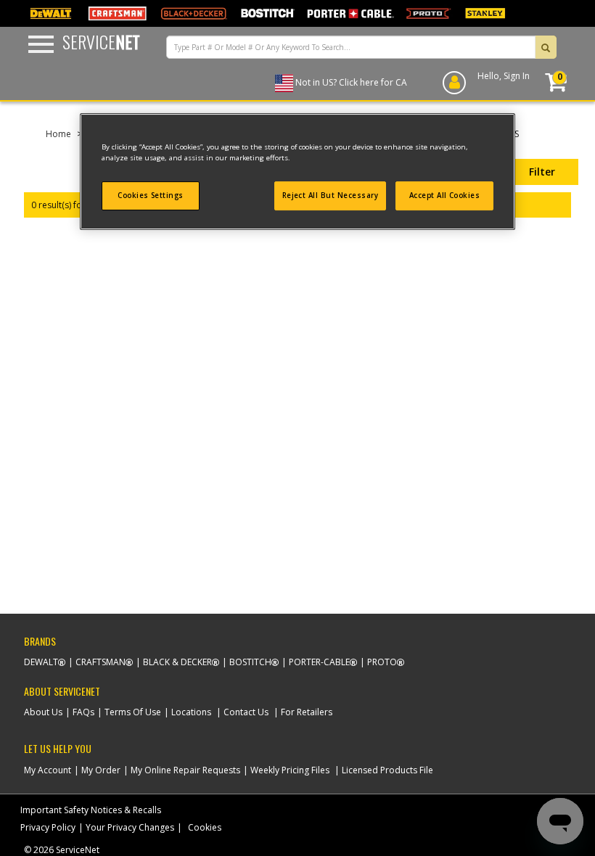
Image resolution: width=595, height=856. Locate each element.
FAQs (83, 712)
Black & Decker (177, 662)
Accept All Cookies (444, 195)
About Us (43, 712)
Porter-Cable (319, 662)
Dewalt (41, 662)
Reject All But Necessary (330, 195)
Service (101, 41)
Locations (191, 712)
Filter (542, 171)
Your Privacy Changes (130, 827)
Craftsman (100, 662)
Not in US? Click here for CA (351, 82)
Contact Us (245, 712)
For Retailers (306, 712)
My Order (100, 770)
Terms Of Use (132, 712)
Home (58, 134)
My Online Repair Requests (185, 770)
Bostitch (250, 662)
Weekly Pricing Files (289, 770)
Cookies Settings (151, 195)
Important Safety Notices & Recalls (90, 810)
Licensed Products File (387, 770)
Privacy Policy (47, 827)
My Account (47, 770)
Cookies (204, 827)
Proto (382, 662)
